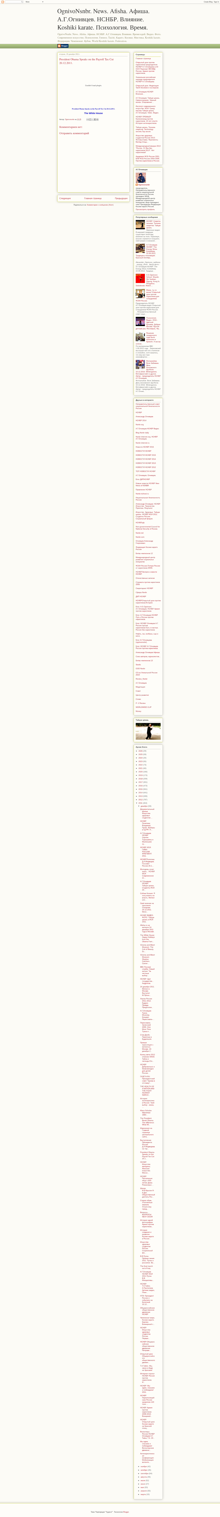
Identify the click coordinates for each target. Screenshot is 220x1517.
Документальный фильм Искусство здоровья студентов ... (147, 813)
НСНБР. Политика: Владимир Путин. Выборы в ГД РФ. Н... (147, 825)
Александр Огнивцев (144, 416)
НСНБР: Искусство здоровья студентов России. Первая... (145, 1333)
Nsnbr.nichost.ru (142, 494)
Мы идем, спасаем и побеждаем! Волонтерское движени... (147, 1445)
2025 (141, 754)
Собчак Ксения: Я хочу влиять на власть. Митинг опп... (147, 896)
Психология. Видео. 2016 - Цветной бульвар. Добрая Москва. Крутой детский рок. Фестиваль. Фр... (148, 323)
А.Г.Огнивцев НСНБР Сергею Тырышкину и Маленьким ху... (146, 838)
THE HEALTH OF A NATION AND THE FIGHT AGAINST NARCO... (147, 1090)
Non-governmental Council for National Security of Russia (148, 528)
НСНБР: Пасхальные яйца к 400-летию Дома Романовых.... (147, 1180)
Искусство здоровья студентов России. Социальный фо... (146, 1247)
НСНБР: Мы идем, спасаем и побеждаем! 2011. (147, 1389)
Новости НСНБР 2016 (145, 447)
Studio (138, 665)
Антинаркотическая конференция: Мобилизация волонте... (147, 1458)
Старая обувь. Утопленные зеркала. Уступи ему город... (146, 1204)
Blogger (126, 1512)
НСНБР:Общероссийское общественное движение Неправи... (147, 1346)
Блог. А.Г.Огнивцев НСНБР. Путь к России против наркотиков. (147, 617)
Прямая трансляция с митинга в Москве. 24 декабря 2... (146, 1047)
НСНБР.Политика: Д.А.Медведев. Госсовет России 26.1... (147, 862)
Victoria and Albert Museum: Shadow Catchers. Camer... (147, 959)
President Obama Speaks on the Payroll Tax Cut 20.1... (147, 1155)
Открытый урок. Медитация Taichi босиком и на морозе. (147, 87)
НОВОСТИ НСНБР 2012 (146, 467)
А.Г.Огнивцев (141, 683)
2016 (141, 786)
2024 (141, 758)
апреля (144, 1491)
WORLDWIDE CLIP (143, 707)
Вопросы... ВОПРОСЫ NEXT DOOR (146, 1214)
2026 (141, 751)
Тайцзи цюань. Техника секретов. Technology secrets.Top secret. (145, 129)
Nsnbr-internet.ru (142, 443)
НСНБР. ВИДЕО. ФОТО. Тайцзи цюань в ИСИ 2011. (147, 918)
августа (144, 1477)
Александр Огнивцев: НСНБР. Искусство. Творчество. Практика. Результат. (148, 506)
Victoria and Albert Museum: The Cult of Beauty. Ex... (147, 948)
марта (143, 1494)
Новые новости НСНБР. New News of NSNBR (147, 484)
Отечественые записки (145, 578)
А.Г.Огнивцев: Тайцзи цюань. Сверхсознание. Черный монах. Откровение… (148, 100)
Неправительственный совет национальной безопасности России (148, 406)
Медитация (140, 687)
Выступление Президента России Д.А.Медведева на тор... (147, 1144)
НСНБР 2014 (141, 420)
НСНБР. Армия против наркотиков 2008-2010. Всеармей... (146, 1412)
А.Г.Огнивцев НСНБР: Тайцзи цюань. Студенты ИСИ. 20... (147, 885)
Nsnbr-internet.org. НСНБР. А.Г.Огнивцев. (147, 438)
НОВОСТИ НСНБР (143, 451)
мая (143, 1487)
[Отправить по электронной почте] (87, 119)
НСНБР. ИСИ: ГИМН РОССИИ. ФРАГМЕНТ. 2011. (146, 851)
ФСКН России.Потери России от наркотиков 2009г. (148, 567)
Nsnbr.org (140, 424)
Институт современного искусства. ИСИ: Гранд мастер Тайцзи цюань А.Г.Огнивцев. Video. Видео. (147, 109)
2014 (141, 793)
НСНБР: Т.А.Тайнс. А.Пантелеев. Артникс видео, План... (147, 1288)
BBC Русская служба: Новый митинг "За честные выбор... (147, 971)
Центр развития (142, 695)
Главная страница (92, 198)
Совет (138, 691)
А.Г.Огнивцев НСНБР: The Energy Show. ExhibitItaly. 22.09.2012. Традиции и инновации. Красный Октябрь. (146, 251)
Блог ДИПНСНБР (143, 479)
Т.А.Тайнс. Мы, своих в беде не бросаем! (146, 1368)
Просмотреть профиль (145, 209)
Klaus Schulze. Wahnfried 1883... (146, 1112)
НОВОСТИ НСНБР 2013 (146, 463)
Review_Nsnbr (141, 679)
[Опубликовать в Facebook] (95, 119)
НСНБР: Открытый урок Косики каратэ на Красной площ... (147, 1424)
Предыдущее (121, 198)
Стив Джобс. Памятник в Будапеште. (146, 1037)
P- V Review (141, 703)
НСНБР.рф (140, 523)
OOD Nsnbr (140, 669)
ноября (144, 1466)
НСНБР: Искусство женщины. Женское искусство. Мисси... (145, 1167)
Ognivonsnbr (144, 185)
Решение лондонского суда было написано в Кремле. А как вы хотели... (148, 338)
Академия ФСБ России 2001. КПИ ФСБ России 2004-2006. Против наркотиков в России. (148, 158)
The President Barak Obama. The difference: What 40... (147, 1121)
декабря (144, 806)
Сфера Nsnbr (141, 592)
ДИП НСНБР (141, 596)
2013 (141, 796)
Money (138, 711)
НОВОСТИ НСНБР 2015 (146, 455)
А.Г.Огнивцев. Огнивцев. (146, 475)
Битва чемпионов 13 (144, 660)
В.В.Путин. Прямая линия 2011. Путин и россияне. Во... (147, 1259)
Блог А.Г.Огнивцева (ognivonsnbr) (144, 641)
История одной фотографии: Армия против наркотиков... (147, 1223)
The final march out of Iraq (146, 1267)
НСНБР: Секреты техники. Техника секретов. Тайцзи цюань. (153, 224)
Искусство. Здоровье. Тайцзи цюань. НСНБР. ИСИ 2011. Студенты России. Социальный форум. (148, 515)
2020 (141, 772)
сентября (145, 1473)
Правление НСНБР (144, 490)
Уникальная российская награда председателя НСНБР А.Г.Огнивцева (146, 79)
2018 (141, 779)
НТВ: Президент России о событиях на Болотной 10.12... (147, 1300)
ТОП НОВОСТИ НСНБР (145, 471)
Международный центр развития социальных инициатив (145, 559)
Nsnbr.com (140, 537)
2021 (141, 768)
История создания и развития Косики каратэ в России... (147, 1234)
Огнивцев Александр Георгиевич (144, 542)
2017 (141, 782)
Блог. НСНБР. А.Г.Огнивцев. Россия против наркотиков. (147, 647)
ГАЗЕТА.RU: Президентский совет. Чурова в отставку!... (147, 1079)
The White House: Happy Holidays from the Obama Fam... (147, 938)
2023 (141, 761)
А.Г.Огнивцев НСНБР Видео (147, 429)
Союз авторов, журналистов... (148, 656)
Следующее (65, 198)
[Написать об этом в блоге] (90, 119)
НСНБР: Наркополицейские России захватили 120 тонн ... (147, 1399)
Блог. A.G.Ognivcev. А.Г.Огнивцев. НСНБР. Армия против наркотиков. (148, 609)
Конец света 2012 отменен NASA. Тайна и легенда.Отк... (147, 1058)
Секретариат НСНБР (144, 588)
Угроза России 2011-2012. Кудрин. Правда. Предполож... (146, 1003)
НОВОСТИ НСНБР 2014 (146, 459)
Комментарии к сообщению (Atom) (100, 205)
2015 (141, 789)
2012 (141, 800)
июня (143, 1484)
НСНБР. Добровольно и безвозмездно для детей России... (147, 1068)
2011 (141, 803)
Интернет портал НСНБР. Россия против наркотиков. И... (147, 1378)
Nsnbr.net (139, 533)
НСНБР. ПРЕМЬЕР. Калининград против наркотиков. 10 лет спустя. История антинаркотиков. (147, 120)
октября (144, 1470)
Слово (138, 699)
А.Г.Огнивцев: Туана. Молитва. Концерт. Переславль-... (147, 1015)
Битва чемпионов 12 (144, 553)
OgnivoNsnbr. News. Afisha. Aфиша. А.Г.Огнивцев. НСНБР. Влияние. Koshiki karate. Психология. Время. (103, 19)
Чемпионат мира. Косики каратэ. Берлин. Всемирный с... (147, 1321)
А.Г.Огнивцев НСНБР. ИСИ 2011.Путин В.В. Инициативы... (147, 1276)
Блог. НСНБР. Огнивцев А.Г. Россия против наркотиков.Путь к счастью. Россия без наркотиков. (147, 626)
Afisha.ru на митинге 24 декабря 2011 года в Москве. (147, 928)
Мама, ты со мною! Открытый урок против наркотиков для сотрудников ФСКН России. (148, 295)
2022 (141, 765)
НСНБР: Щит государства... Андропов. (147, 981)
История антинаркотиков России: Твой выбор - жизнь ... (147, 1102)
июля (143, 1480)
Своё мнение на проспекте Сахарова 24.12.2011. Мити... (147, 907)
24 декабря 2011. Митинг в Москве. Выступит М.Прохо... (147, 991)
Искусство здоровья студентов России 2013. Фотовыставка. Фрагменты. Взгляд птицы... (147, 138)
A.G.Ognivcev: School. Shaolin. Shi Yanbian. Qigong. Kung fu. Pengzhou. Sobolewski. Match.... (148, 280)
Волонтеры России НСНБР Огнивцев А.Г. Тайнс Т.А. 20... (147, 1435)
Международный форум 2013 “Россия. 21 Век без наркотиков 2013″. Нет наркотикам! (148, 149)
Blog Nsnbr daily (142, 433)
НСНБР (139, 412)
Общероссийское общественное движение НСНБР (147, 1311)
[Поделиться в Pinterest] (97, 119)
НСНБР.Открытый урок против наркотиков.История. (148, 601)
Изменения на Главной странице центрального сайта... (147, 1132)
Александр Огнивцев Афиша (148, 652)
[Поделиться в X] (92, 119)
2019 (141, 775)
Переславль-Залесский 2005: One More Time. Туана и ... (145, 1027)
